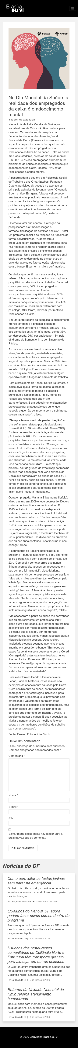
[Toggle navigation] (72, 8)
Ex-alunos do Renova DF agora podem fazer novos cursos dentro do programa (38, 915)
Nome (13, 795)
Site (11, 818)
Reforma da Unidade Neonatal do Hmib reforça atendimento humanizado (36, 994)
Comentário (17, 756)
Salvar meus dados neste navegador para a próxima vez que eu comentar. (35, 835)
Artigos (15, 901)
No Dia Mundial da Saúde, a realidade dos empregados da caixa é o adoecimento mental (38, 105)
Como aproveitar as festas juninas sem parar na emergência (36, 881)
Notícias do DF (26, 901)
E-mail (13, 807)
